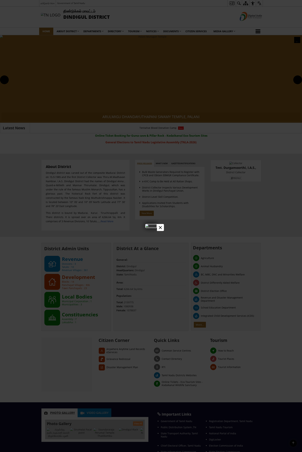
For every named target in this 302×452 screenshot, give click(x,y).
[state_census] (151, 225)
